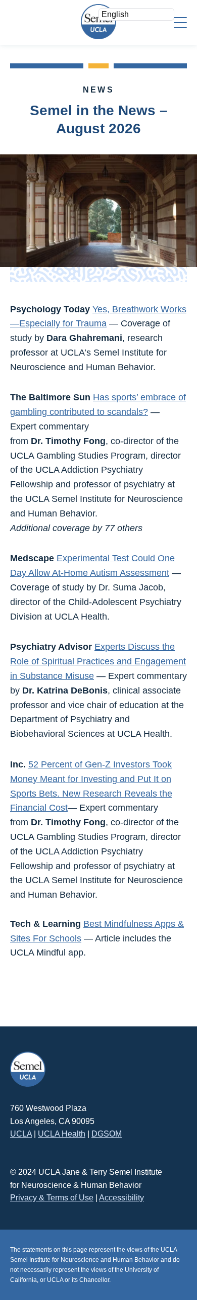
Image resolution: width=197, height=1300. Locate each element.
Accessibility (121, 1197)
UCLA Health (61, 1134)
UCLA (21, 1134)
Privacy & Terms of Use (51, 1197)
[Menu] (180, 22)
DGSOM (106, 1134)
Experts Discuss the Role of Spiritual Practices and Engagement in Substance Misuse (98, 661)
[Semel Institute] (98, 21)
